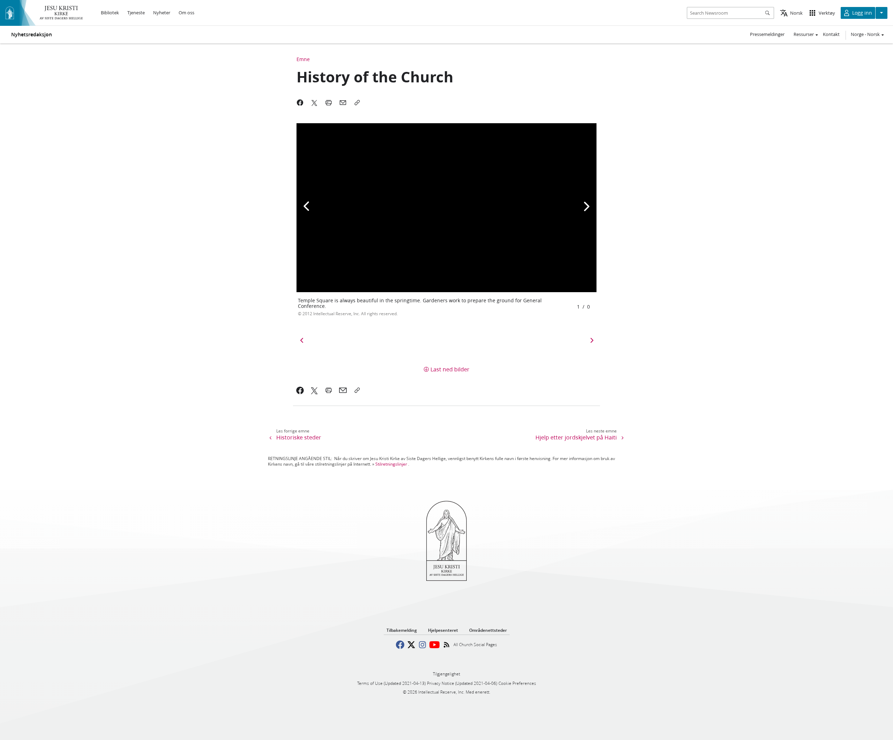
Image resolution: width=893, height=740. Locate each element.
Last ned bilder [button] (450, 369)
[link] (300, 390)
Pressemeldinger (767, 34)
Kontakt (831, 34)
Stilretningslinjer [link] (391, 464)
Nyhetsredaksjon (31, 34)
